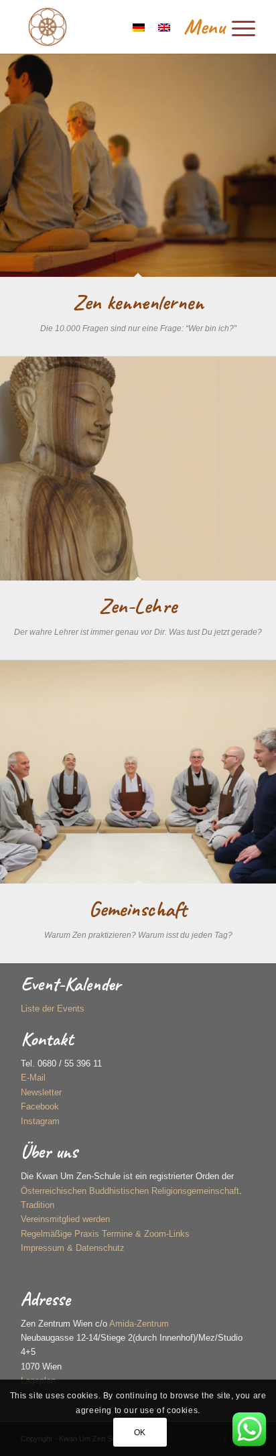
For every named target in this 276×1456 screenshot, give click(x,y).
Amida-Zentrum (139, 1324)
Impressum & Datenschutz (73, 1248)
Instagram (40, 1121)
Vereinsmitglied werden (65, 1219)
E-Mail (33, 1078)
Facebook (40, 1106)
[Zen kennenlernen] (138, 165)
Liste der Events (52, 1009)
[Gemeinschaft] (138, 772)
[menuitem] (212, 27)
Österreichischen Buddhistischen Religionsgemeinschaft (130, 1191)
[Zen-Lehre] (138, 469)
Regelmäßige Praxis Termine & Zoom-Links (105, 1234)
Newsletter (41, 1092)
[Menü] (212, 27)
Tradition (37, 1205)
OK (140, 1432)
